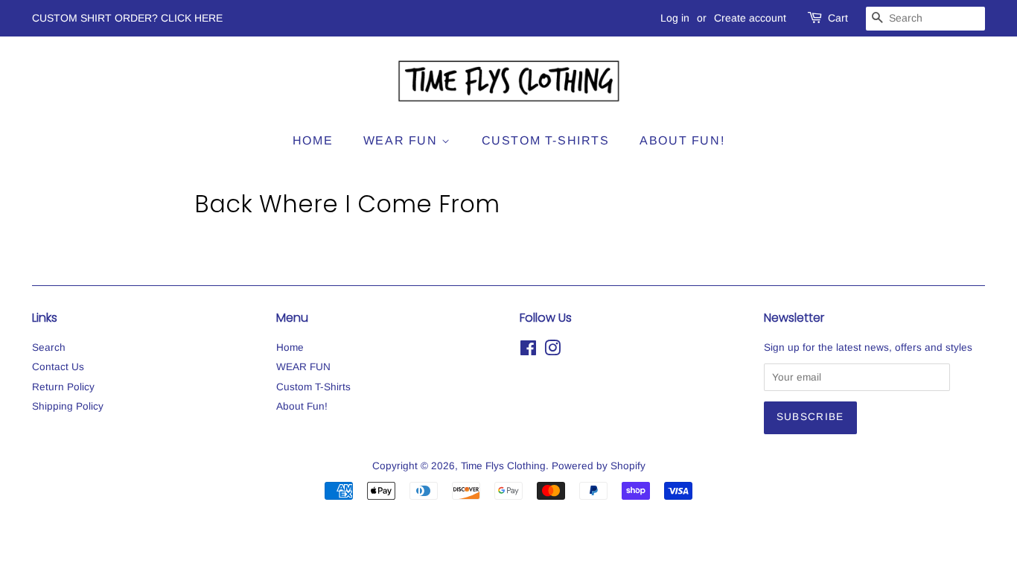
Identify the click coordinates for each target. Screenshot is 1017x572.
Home (313, 140)
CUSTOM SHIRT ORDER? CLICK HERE (127, 18)
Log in (674, 18)
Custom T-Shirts (546, 140)
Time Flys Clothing (503, 465)
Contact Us (58, 366)
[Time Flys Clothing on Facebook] (528, 351)
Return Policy (63, 387)
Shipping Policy (67, 406)
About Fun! (682, 140)
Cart (838, 18)
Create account (750, 18)
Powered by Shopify (598, 465)
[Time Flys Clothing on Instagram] (552, 351)
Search (49, 347)
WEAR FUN (402, 140)
